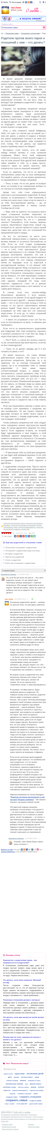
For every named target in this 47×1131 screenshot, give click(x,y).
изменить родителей (21, 529)
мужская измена (35, 1084)
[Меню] (44, 2)
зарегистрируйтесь (8, 852)
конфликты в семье (34, 1080)
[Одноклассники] (18, 536)
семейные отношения (24, 1093)
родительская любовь (37, 1090)
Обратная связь (33, 1127)
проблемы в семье (9, 1087)
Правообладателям (9, 1127)
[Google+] (23, 536)
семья (35, 1094)
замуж (37, 1077)
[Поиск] (40, 2)
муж (26, 1084)
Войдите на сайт (7, 849)
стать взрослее (21, 1104)
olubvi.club (4, 1121)
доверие (16, 1077)
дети (10, 1077)
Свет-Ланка (16, 7)
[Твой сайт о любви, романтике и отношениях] (34, 9)
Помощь (31, 1124)
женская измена (27, 1077)
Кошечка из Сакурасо (8, 574)
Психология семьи (10, 27)
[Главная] (2, 33)
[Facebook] (21, 536)
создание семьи (11, 1097)
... (34, 2)
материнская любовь (14, 1084)
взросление (20, 1074)
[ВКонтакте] (15, 536)
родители (7, 1090)
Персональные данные (10, 1129)
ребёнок (41, 1087)
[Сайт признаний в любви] (23, 21)
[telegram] (34, 536)
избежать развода (12, 1080)
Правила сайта (7, 1124)
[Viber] (29, 536)
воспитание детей (35, 1074)
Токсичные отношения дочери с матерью (21, 1000)
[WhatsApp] (32, 536)
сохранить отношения (30, 1097)
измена (23, 1080)
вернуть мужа (8, 1074)
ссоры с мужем (9, 1104)
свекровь (12, 1093)
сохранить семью (17, 1100)
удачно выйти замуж (35, 1104)
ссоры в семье (35, 1101)
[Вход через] (23, 2)
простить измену (23, 1087)
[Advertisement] (23, 876)
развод (33, 1087)
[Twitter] (26, 536)
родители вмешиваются (27, 527)
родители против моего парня (14, 523)
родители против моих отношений (23, 525)
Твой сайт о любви (21, 1112)
